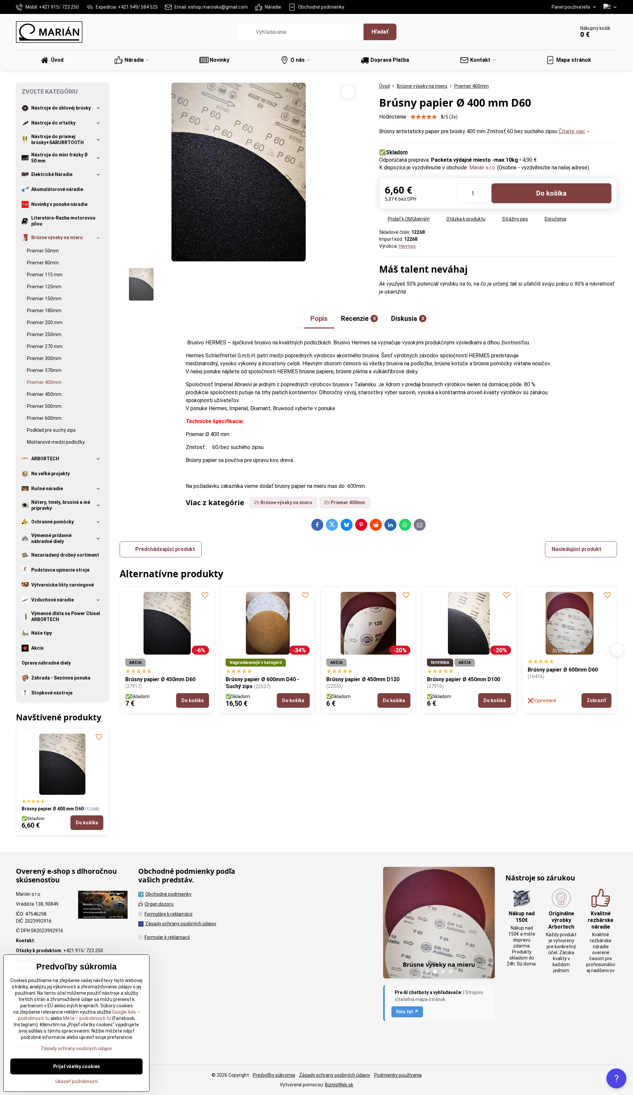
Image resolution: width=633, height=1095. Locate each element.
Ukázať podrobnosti (76, 1081)
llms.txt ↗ (407, 1011)
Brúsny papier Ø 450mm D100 (177, 679)
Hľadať (379, 32)
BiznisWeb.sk (339, 1084)
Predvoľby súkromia (274, 1075)
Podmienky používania (398, 1075)
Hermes (407, 246)
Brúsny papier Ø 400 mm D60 (53, 808)
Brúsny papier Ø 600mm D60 (276, 670)
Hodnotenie (392, 117)
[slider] (423, 117)
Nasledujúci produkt (576, 549)
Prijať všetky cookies (76, 1066)
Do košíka (551, 193)
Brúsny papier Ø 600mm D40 (477, 670)
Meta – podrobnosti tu (86, 1018)
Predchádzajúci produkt (165, 549)
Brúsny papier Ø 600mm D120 (579, 670)
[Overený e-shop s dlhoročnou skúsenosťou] (103, 906)
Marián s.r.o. (482, 167)
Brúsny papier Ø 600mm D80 (377, 670)
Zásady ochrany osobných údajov (334, 1075)
